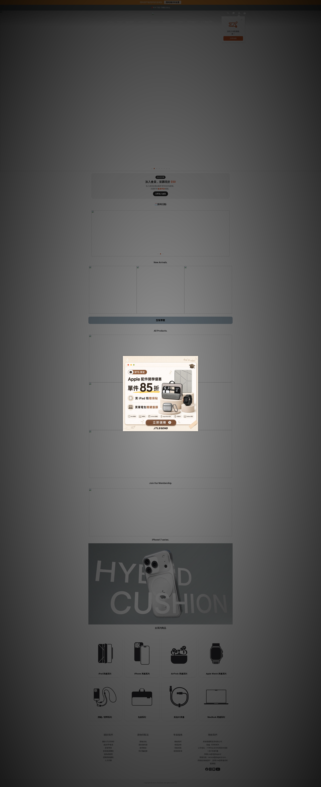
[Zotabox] (196, 429)
